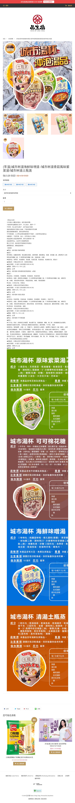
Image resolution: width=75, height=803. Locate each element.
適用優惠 (6, 180)
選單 (6, 6)
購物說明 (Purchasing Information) (45, 776)
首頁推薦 (10, 38)
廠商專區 (37, 778)
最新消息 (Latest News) (12, 776)
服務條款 (31, 799)
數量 (4, 198)
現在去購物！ (48, 2)
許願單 (67, 776)
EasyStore (50, 795)
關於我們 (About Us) (27, 776)
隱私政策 (37, 799)
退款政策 (44, 799)
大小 (4, 189)
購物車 (70, 6)
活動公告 (60, 776)
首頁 (4, 38)
